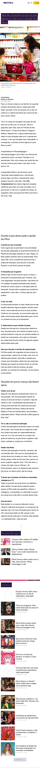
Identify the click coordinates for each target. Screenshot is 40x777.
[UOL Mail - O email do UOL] (29, 3)
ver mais (18, 759)
